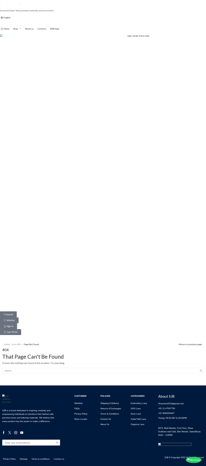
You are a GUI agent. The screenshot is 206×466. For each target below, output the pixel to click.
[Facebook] (1, 4)
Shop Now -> (62, 10)
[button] (8, 314)
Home (7, 344)
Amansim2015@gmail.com (171, 403)
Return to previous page (190, 344)
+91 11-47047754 (166, 408)
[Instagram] (13, 4)
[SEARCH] (201, 370)
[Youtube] (19, 4)
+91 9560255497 (166, 413)
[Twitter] (7, 4)
